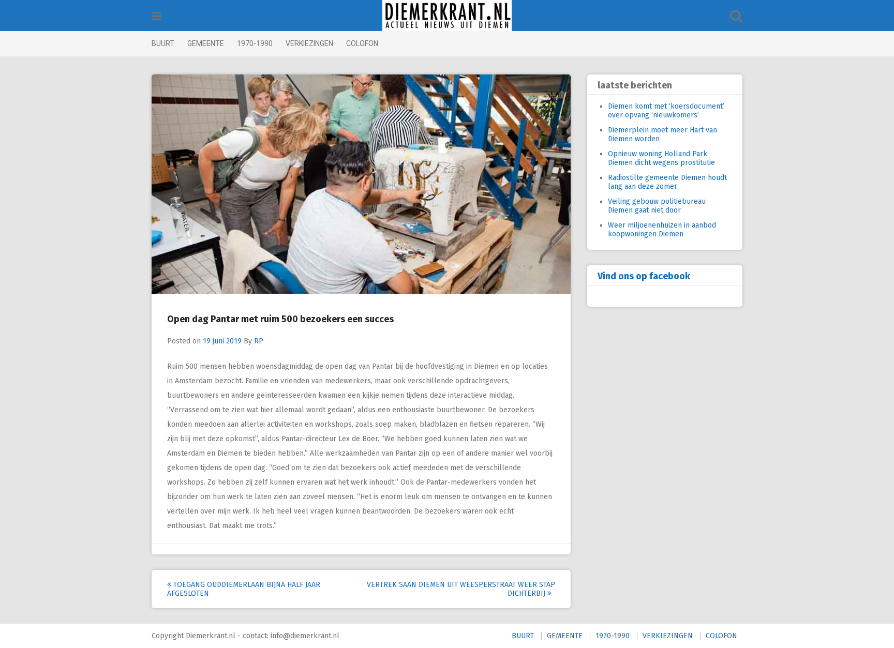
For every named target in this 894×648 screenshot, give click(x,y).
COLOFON (362, 43)
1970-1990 (255, 43)
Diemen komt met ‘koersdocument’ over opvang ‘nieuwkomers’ (666, 110)
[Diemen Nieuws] (447, 15)
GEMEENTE (205, 43)
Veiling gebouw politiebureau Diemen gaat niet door (657, 206)
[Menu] (156, 16)
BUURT (163, 43)
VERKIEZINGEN (309, 43)
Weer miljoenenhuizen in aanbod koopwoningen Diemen (662, 229)
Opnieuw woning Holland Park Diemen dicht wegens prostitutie (661, 158)
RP (258, 341)
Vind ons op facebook (644, 276)
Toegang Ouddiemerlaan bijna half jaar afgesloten (243, 589)
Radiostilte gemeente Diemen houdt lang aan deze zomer (667, 182)
